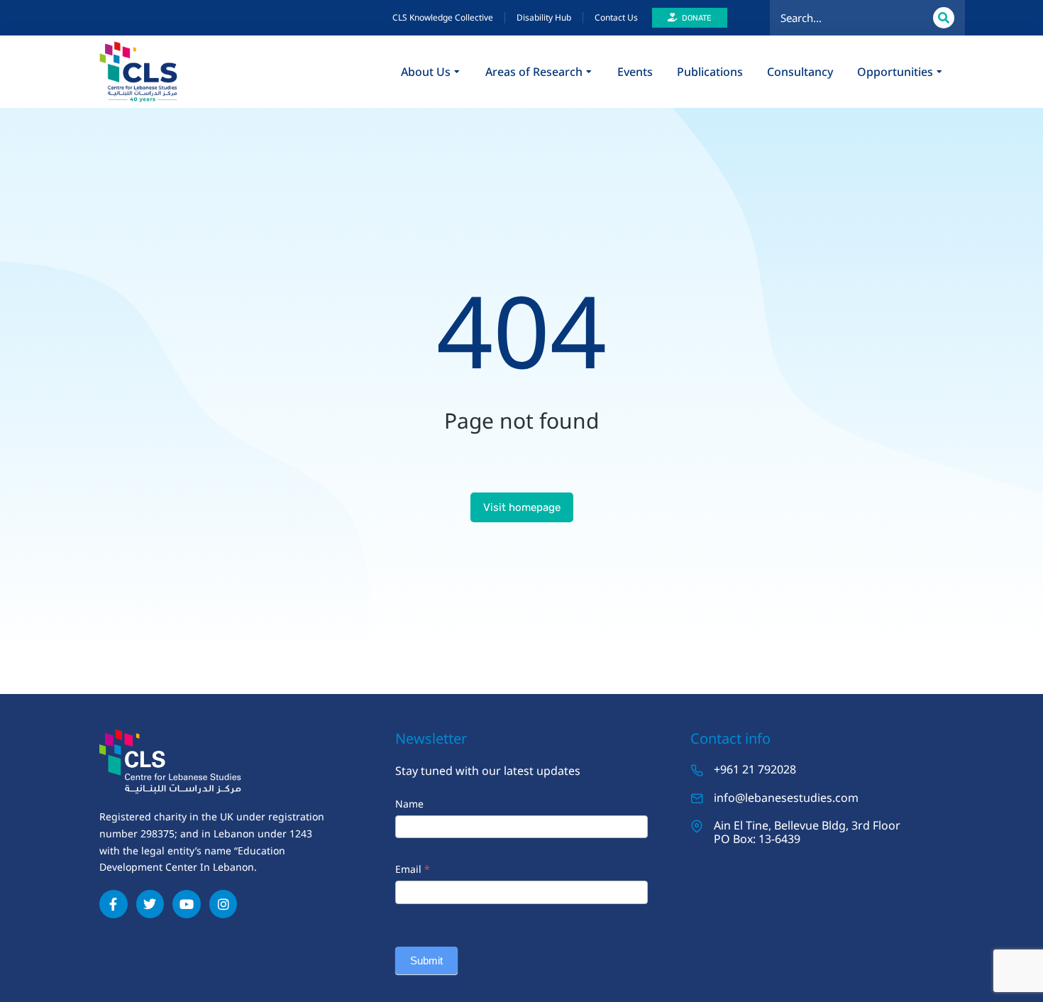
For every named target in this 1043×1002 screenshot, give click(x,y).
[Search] (943, 17)
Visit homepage (522, 507)
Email (412, 869)
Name (409, 803)
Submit (426, 960)
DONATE (697, 18)
